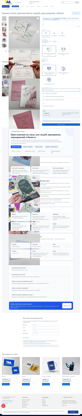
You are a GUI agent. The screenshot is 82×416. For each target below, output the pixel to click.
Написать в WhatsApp (27, 146)
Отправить (41, 345)
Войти (77, 2)
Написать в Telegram (16, 146)
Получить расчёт (66, 305)
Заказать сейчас (6, 384)
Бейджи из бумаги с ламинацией (68, 376)
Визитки (43, 399)
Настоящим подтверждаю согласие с (37, 343)
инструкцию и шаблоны (65, 120)
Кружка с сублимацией (46, 376)
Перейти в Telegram (15, 246)
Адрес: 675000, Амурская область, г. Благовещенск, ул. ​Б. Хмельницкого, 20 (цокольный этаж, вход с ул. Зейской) (69, 402)
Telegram (64, 18)
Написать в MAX (38, 146)
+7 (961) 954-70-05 (55, 19)
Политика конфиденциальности (7, 400)
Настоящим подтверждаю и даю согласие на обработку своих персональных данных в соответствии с (40, 341)
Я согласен (73, 412)
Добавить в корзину (61, 124)
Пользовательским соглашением (44, 343)
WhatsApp (56, 18)
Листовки (44, 401)
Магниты (4, 376)
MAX (60, 18)
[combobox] (61, 106)
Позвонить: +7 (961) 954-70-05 (51, 146)
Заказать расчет (25, 401)
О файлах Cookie (5, 403)
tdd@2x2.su (31, 3)
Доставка (24, 402)
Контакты (24, 405)
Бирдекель (24, 376)
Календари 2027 (45, 405)
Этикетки (44, 404)
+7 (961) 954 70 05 (34, 1)
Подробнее (27, 412)
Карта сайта (24, 407)
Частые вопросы (25, 404)
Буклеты (43, 402)
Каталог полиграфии (26, 399)
